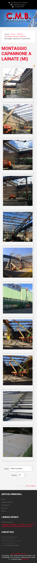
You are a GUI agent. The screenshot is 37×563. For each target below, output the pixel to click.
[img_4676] (18, 370)
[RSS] (34, 66)
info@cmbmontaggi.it (19, 4)
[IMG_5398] (18, 83)
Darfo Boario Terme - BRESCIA (19, 2)
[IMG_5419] (18, 155)
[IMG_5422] (18, 227)
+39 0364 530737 (19, 6)
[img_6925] (18, 406)
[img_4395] (18, 262)
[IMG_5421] (18, 191)
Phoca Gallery (31, 486)
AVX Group (25, 559)
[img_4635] (18, 298)
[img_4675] (18, 334)
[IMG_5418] (18, 119)
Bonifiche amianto (7, 522)
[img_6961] (18, 442)
